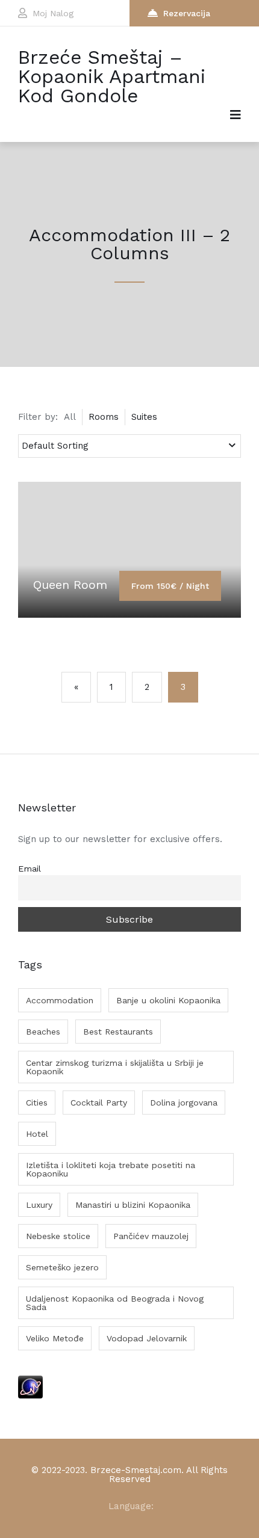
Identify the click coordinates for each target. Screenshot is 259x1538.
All (70, 416)
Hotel (37, 1134)
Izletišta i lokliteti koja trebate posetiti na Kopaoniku (110, 1169)
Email (29, 868)
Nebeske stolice (58, 1236)
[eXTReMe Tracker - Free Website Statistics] (30, 1395)
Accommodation (59, 1000)
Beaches (43, 1031)
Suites (144, 416)
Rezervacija (186, 13)
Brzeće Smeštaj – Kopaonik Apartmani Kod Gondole (111, 76)
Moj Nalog (53, 13)
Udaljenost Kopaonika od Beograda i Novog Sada (115, 1303)
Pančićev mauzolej (151, 1236)
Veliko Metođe (55, 1338)
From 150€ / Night (170, 586)
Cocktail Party (98, 1102)
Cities (37, 1102)
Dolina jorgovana (183, 1102)
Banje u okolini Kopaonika (168, 1000)
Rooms (104, 416)
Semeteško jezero (62, 1267)
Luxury (39, 1205)
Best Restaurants (118, 1031)
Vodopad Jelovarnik (147, 1338)
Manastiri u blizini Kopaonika (132, 1205)
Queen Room (70, 584)
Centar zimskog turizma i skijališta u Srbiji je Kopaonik (115, 1067)
